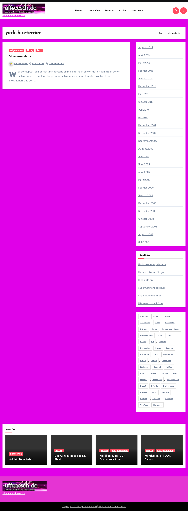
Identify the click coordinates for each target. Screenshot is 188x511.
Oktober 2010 (145, 102)
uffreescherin (21, 63)
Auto (39, 50)
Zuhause (157, 405)
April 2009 (144, 172)
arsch (167, 316)
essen (143, 342)
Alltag (30, 50)
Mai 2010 (143, 117)
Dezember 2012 (147, 86)
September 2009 (147, 141)
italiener (144, 367)
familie (162, 342)
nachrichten (173, 380)
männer (143, 380)
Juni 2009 (144, 164)
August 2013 (145, 47)
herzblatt (166, 361)
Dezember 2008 (147, 203)
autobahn (169, 323)
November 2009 (147, 133)
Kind (142, 373)
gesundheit (168, 354)
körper (165, 373)
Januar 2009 (145, 195)
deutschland (146, 335)
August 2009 (145, 148)
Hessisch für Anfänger (151, 272)
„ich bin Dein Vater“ (21, 459)
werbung (169, 399)
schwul (165, 392)
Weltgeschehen (120, 450)
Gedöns (108, 10)
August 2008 (145, 234)
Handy (154, 361)
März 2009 (144, 180)
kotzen (153, 373)
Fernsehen (16, 454)
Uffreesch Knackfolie (150, 303)
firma (158, 348)
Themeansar (118, 506)
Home (78, 10)
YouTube (144, 405)
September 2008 (147, 226)
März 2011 (144, 94)
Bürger (143, 329)
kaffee (169, 367)
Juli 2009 (143, 156)
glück (143, 361)
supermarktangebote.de (152, 287)
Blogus (102, 506)
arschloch (145, 323)
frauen (169, 348)
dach (154, 329)
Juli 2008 (143, 242)
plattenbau (168, 386)
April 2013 (144, 55)
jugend (157, 367)
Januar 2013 (145, 78)
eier (169, 335)
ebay (160, 335)
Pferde (154, 386)
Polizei (143, 392)
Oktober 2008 (146, 218)
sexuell (143, 399)
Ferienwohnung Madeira (152, 264)
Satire (59, 450)
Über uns (136, 10)
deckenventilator (170, 329)
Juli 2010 (143, 109)
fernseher (145, 348)
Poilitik (104, 450)
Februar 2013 (145, 70)
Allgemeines (16, 50)
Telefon (156, 399)
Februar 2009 (146, 187)
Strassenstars (20, 56)
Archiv (122, 10)
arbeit (156, 316)
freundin (144, 354)
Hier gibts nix (145, 280)
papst (143, 386)
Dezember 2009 (147, 125)
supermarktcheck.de (150, 295)
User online (93, 10)
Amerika (144, 316)
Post (154, 392)
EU (152, 342)
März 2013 (144, 63)
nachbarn (157, 380)
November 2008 (147, 211)
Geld (156, 354)
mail (175, 373)
